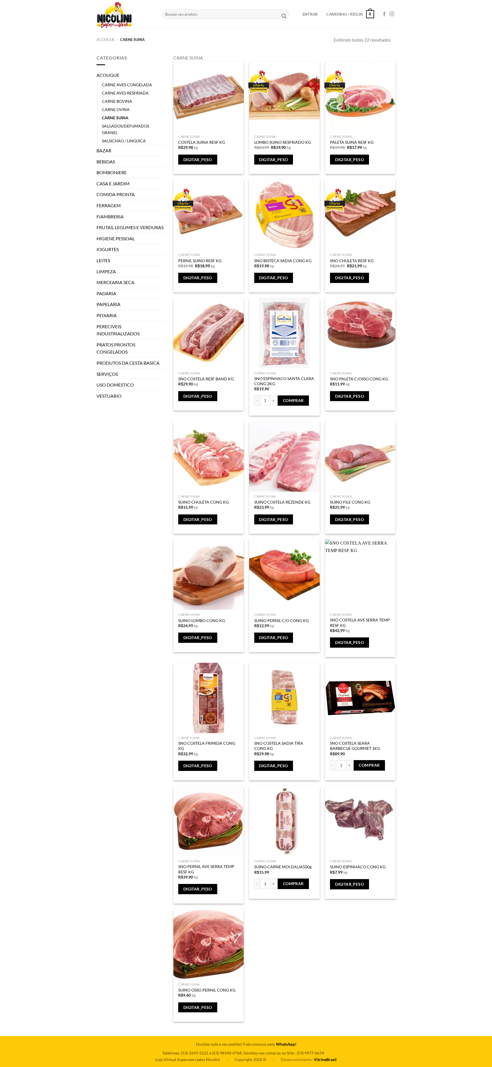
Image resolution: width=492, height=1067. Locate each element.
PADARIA (106, 293)
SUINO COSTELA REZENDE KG (282, 502)
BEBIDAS (106, 161)
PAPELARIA (108, 304)
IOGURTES (108, 249)
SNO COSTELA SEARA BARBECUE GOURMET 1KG (355, 746)
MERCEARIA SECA (115, 282)
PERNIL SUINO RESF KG (200, 260)
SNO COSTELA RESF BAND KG (206, 378)
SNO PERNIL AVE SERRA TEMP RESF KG (206, 869)
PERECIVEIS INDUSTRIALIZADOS (118, 330)
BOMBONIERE (112, 172)
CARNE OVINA (116, 109)
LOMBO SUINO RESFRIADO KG (282, 142)
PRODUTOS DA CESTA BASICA (128, 363)
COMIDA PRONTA (116, 194)
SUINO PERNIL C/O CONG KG (281, 620)
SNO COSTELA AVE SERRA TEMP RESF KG (360, 622)
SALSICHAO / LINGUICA (124, 140)
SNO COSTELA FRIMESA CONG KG (206, 746)
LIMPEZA (106, 271)
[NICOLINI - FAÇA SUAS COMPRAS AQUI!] (125, 14)
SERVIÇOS (107, 374)
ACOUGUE (106, 39)
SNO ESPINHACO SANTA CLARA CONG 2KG (284, 381)
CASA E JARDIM (113, 183)
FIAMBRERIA (110, 216)
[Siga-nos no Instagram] (392, 14)
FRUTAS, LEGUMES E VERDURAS (130, 227)
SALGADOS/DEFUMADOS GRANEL (125, 129)
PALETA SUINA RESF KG (352, 142)
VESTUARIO (109, 396)
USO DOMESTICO (115, 384)
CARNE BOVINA (117, 101)
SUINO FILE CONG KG (350, 502)
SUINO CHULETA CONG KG (203, 502)
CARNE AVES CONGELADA (127, 84)
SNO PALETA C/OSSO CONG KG (359, 378)
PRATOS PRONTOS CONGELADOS (116, 348)
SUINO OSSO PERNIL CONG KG (206, 990)
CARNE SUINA (115, 117)
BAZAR (104, 150)
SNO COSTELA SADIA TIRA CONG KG (278, 746)
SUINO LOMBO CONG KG (201, 620)
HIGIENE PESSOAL (116, 238)
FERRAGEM (109, 205)
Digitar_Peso (197, 159)
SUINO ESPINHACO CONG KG (358, 866)
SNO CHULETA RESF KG (352, 260)
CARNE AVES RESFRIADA (125, 93)
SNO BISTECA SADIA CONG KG (282, 260)
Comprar (293, 400)
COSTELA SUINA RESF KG (201, 142)
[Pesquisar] (284, 16)
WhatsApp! (286, 1044)
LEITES (103, 260)
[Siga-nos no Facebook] (384, 14)
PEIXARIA (107, 315)
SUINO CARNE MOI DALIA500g (282, 866)
